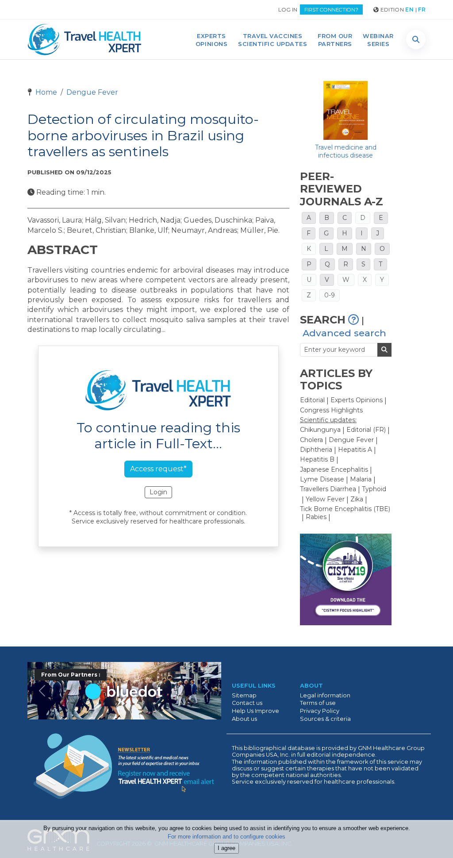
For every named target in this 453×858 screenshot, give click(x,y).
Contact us (247, 703)
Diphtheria (316, 450)
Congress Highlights (331, 410)
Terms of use (318, 703)
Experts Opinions (356, 400)
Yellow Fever (325, 499)
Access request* (158, 469)
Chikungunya (320, 430)
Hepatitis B (317, 459)
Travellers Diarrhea (328, 489)
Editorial (312, 400)
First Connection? (331, 10)
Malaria (361, 479)
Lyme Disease (322, 479)
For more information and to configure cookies (226, 836)
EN (409, 9)
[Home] (84, 39)
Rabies (316, 517)
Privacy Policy (319, 711)
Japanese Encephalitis (334, 469)
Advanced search (344, 333)
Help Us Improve (255, 711)
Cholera (311, 440)
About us (244, 719)
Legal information (325, 695)
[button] (416, 39)
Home (45, 92)
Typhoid (374, 489)
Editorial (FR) (366, 430)
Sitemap (244, 695)
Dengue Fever (92, 92)
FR (422, 9)
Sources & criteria (325, 719)
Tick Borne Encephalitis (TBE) (345, 509)
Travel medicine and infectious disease (345, 151)
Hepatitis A (355, 450)
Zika (356, 499)
